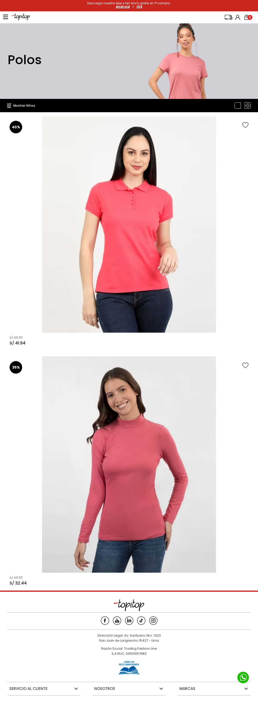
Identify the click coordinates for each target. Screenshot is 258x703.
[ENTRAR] (238, 17)
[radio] (238, 105)
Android (123, 7)
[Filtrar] (21, 105)
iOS (139, 7)
